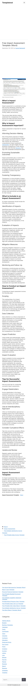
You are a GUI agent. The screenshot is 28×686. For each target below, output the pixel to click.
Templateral (7, 3)
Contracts (5, 638)
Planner (4, 661)
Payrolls (4, 659)
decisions (18, 148)
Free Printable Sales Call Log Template (12, 603)
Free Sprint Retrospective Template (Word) (13, 587)
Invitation (4, 649)
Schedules (5, 670)
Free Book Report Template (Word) (11, 610)
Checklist (4, 635)
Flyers (3, 646)
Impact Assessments (9, 528)
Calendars (5, 627)
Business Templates (7, 625)
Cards (3, 629)
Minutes (4, 657)
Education (5, 640)
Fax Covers (5, 644)
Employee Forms (6, 642)
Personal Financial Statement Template (12, 592)
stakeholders (5, 144)
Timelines (4, 672)
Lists (3, 655)
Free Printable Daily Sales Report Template (13, 606)
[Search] (24, 679)
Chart (3, 633)
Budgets (4, 623)
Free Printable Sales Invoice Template (14, 535)
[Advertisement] (14, 22)
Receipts (4, 664)
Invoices (4, 651)
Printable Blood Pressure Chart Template (13, 601)
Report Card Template (8, 589)
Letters (4, 653)
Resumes (4, 668)
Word (21, 495)
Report (6, 526)
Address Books (6, 620)
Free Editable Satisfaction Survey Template (14, 608)
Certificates (5, 631)
